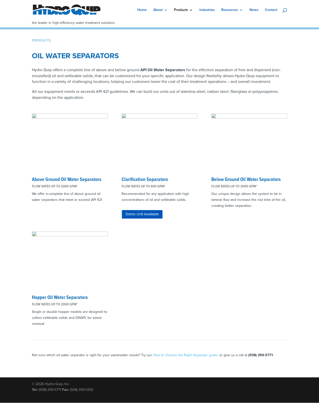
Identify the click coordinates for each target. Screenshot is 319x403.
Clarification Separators (145, 179)
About (157, 10)
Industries (207, 10)
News (253, 10)
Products (181, 10)
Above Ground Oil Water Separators (66, 179)
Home (142, 10)
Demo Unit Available (142, 214)
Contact (271, 10)
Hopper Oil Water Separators (60, 297)
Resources (229, 10)
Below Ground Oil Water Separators (246, 179)
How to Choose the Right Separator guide (185, 355)
